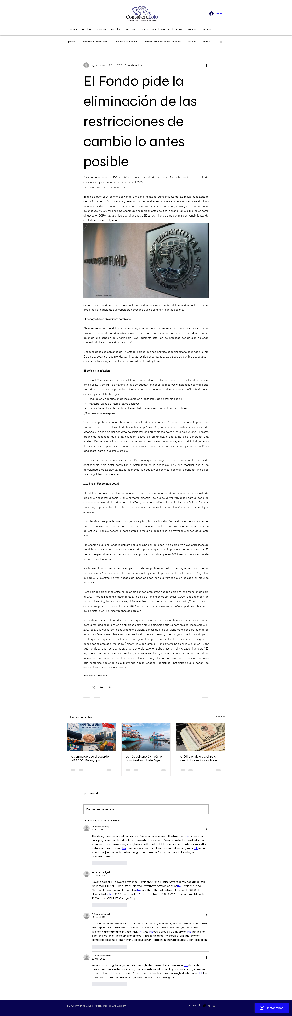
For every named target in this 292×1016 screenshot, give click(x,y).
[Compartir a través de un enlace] (110, 687)
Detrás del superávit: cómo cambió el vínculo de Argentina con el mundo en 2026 (146, 758)
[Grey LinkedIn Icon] (213, 1005)
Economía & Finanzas (125, 42)
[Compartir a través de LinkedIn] (101, 687)
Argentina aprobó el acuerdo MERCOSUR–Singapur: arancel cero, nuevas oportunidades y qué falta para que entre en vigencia (90, 758)
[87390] (204, 1005)
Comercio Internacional (94, 42)
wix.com (121, 1006)
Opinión (71, 42)
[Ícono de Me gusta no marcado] (94, 863)
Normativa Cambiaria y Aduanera (162, 42)
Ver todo (220, 716)
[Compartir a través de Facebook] (85, 687)
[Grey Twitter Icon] (209, 1005)
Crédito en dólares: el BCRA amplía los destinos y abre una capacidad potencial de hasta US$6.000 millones (200, 758)
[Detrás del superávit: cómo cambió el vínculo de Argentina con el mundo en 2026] (146, 736)
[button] (221, 42)
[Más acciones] (206, 65)
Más (205, 42)
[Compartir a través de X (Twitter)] (93, 687)
